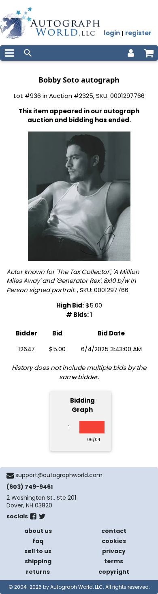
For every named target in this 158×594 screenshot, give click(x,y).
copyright (113, 572)
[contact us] (10, 475)
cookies (114, 541)
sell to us (37, 551)
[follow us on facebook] (33, 518)
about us (38, 531)
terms (113, 561)
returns (38, 572)
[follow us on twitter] (42, 518)
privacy (114, 551)
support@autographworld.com (58, 475)
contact (113, 531)
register (138, 33)
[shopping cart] (148, 53)
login (112, 33)
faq (37, 541)
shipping (38, 561)
